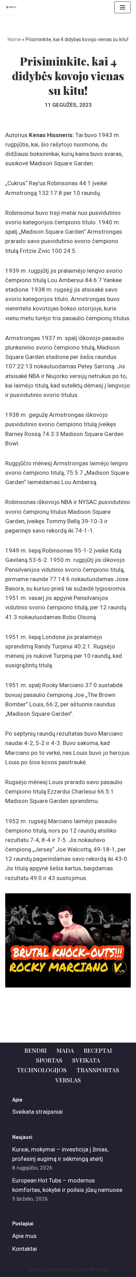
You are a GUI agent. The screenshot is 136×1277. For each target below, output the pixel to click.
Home (14, 39)
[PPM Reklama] (12, 7)
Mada (65, 1050)
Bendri (35, 1050)
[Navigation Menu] (122, 7)
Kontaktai (24, 1248)
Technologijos (42, 1070)
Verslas (68, 1080)
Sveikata (86, 1060)
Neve (35, 1269)
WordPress (92, 1269)
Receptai (98, 1050)
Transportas (97, 1070)
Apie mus (24, 1235)
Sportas (49, 1060)
